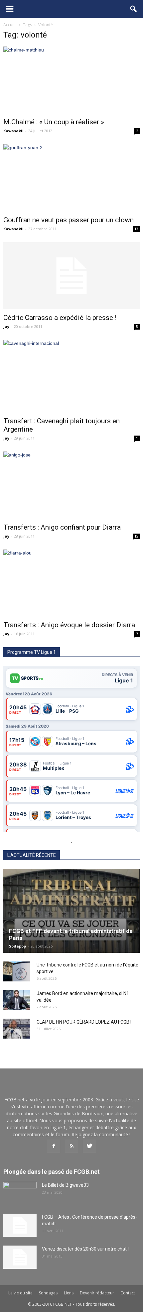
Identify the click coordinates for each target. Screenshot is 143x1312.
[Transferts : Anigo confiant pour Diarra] (71, 485)
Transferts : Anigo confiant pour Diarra (62, 527)
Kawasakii (13, 130)
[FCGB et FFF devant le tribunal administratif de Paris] (71, 911)
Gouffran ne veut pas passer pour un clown (68, 220)
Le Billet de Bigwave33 (65, 1185)
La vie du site (20, 1293)
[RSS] (71, 1146)
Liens (68, 1293)
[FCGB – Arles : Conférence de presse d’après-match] (20, 1225)
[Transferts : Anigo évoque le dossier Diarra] (71, 583)
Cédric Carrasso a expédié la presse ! (59, 318)
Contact (127, 1293)
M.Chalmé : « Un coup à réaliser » (53, 122)
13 (136, 229)
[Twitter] (89, 1146)
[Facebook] (53, 1146)
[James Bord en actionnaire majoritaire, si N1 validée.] (16, 1000)
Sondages (48, 1293)
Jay (6, 326)
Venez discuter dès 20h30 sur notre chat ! (85, 1249)
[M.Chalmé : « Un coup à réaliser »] (71, 80)
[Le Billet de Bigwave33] (20, 1193)
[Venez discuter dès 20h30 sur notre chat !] (20, 1257)
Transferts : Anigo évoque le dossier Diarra (69, 625)
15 (136, 536)
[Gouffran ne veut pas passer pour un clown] (71, 177)
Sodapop (17, 946)
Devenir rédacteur (97, 1293)
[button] (133, 9)
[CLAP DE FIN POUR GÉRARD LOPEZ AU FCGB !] (16, 1029)
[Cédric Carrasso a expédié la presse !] (71, 275)
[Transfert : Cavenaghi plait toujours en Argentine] (71, 376)
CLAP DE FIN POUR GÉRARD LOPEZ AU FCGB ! (84, 1022)
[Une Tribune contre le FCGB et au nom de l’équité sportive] (16, 971)
